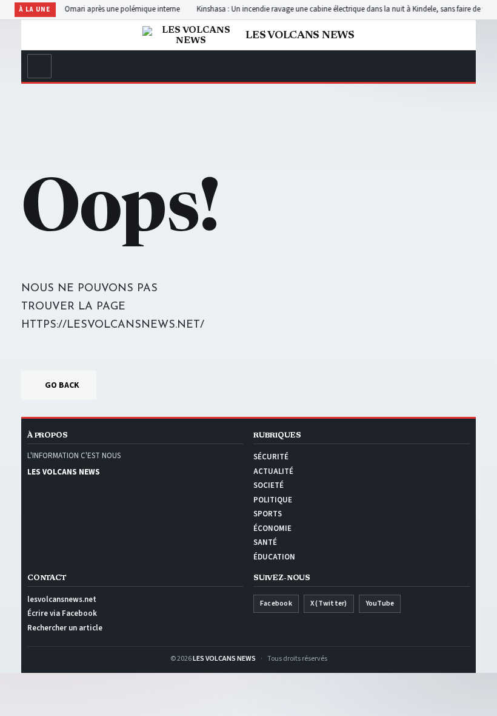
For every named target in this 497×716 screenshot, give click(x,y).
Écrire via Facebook (62, 613)
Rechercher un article (64, 628)
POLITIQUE (272, 500)
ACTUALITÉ (273, 471)
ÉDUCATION (274, 557)
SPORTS (267, 513)
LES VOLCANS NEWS (224, 659)
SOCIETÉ (268, 485)
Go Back (62, 385)
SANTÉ (265, 542)
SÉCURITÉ (271, 456)
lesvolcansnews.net (61, 599)
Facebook (276, 603)
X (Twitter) (328, 603)
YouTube (380, 603)
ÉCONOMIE (272, 528)
